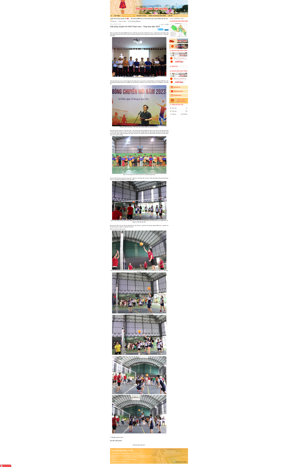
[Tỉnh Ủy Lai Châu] (178, 40)
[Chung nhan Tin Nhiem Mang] (180, 461)
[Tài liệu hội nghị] (178, 95)
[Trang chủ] (149, 7)
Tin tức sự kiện (122, 21)
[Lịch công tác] (178, 87)
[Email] (167, 24)
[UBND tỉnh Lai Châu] (178, 46)
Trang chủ (113, 21)
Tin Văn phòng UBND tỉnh (134, 21)
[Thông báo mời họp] (178, 91)
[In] (166, 24)
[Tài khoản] (186, 15)
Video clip (175, 66)
